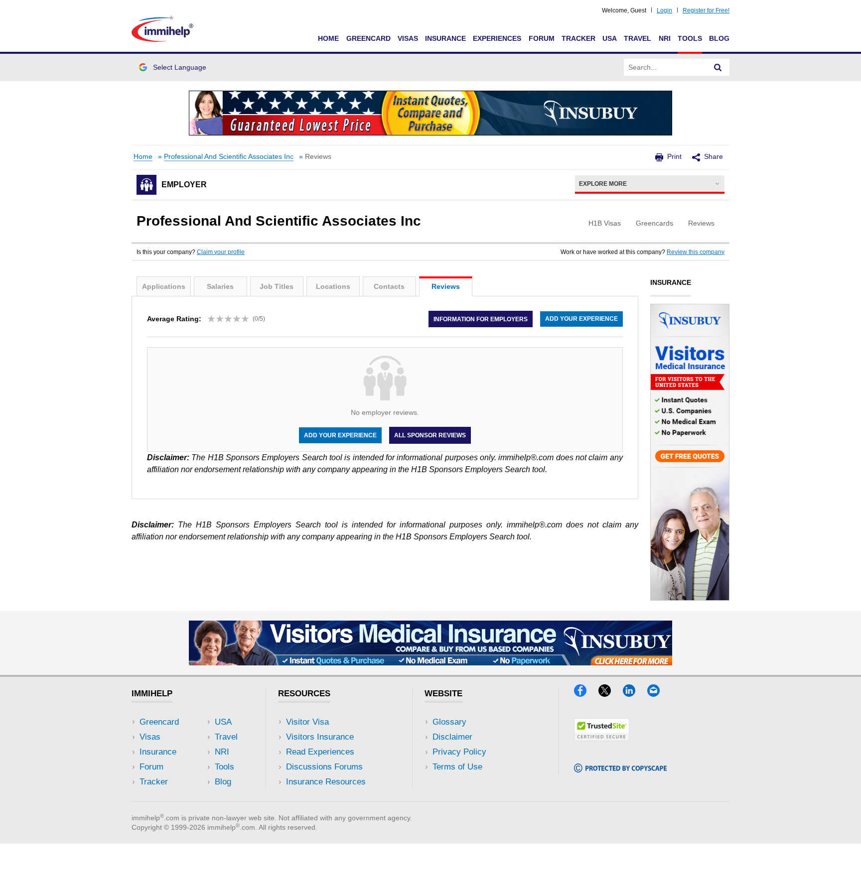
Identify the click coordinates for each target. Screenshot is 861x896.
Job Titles (276, 286)
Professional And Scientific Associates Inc (228, 156)
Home (328, 38)
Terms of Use (457, 766)
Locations (333, 286)
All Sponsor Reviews (430, 435)
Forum (542, 38)
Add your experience (581, 318)
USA (609, 38)
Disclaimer (452, 737)
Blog (719, 38)
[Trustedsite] (601, 738)
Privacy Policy (459, 752)
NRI (665, 38)
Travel (637, 38)
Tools (690, 38)
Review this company (695, 252)
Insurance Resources (326, 781)
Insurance (445, 38)
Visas (408, 38)
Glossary (449, 722)
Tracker (578, 38)
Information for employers (480, 318)
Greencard (368, 38)
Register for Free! (706, 10)
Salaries (220, 286)
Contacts (389, 286)
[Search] (718, 67)
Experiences (497, 38)
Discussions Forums (324, 766)
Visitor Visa (307, 722)
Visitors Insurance (320, 737)
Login (664, 10)
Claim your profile (221, 252)
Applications (163, 286)
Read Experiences (320, 752)
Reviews (445, 286)
